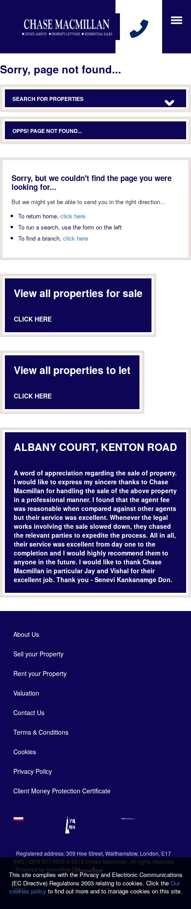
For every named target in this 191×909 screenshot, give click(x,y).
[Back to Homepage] (176, 19)
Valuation (26, 692)
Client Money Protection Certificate (62, 790)
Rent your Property (40, 673)
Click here (33, 318)
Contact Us (28, 712)
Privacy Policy (32, 771)
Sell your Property (38, 653)
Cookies (24, 751)
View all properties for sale (78, 293)
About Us (26, 634)
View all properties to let (72, 369)
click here (72, 216)
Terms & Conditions (40, 732)
